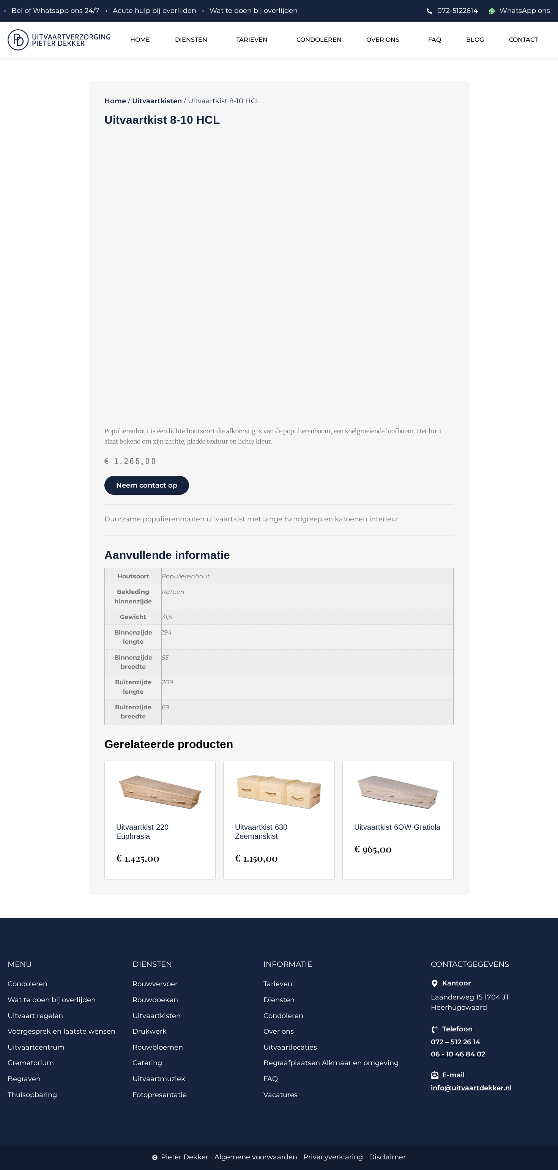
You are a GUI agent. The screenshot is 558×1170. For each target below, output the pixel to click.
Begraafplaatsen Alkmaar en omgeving (331, 1063)
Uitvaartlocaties (290, 1047)
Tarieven (252, 39)
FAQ (434, 39)
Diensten (191, 39)
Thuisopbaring (32, 1095)
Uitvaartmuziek (158, 1079)
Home (140, 39)
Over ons (382, 39)
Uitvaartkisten (157, 101)
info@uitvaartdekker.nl (471, 1088)
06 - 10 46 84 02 (458, 1054)
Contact (523, 39)
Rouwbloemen (157, 1047)
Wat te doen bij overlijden (52, 1000)
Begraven (24, 1079)
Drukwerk (149, 1031)
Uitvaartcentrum (36, 1047)
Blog (475, 39)
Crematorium (31, 1063)
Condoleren (319, 39)
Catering (147, 1063)
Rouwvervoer (155, 984)
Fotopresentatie (159, 1095)
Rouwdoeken (155, 1000)
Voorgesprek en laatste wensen (61, 1031)
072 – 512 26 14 (455, 1042)
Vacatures (280, 1095)
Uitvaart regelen (35, 1016)
